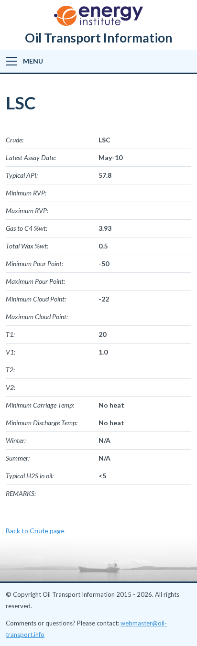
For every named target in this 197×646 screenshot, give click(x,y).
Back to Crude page (35, 531)
